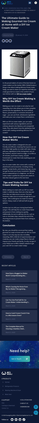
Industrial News (22, 8)
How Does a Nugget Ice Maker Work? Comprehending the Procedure (16, 274)
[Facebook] (16, 419)
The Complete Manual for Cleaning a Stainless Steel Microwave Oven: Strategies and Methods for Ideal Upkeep (17, 327)
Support (6, 400)
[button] (29, 2)
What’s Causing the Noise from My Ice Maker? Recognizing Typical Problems (17, 288)
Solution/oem (26, 400)
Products (6, 379)
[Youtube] (12, 419)
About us (24, 403)
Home (6, 8)
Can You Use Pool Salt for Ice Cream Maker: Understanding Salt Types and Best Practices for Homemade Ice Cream (18, 301)
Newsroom (12, 8)
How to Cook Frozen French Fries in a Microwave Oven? (18, 314)
